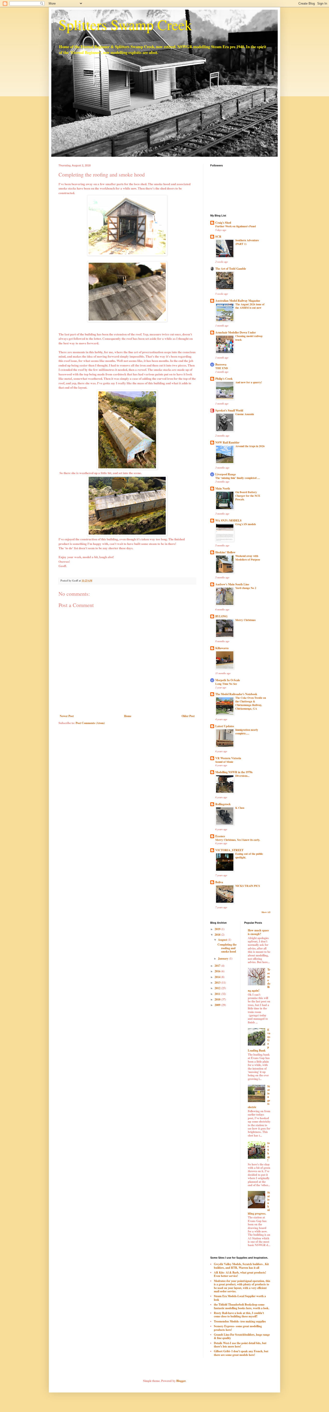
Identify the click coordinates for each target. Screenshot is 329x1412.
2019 (218, 929)
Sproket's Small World (229, 410)
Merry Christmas (245, 620)
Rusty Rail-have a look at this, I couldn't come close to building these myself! (239, 1314)
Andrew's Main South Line (232, 584)
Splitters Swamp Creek (125, 24)
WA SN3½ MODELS (228, 520)
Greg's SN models (245, 524)
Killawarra (222, 648)
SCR (218, 237)
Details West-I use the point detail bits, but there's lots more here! (240, 1344)
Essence (220, 836)
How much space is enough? (258, 932)
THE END (221, 368)
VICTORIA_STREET (229, 850)
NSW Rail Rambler (227, 442)
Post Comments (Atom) (90, 723)
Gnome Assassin (244, 414)
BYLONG (221, 616)
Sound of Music (224, 762)
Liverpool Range (225, 474)
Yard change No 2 (245, 588)
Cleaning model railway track (249, 338)
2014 (218, 977)
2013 (218, 983)
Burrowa (220, 364)
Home (127, 716)
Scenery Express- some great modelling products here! (238, 1328)
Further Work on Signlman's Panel (235, 226)
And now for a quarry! (248, 382)
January (223, 958)
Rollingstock (223, 804)
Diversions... (242, 776)
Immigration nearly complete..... (246, 731)
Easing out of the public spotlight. (249, 855)
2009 (218, 1005)
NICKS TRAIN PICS (247, 886)
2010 (218, 999)
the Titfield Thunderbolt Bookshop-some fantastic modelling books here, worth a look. (241, 1306)
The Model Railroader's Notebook (236, 694)
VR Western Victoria (228, 758)
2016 (218, 971)
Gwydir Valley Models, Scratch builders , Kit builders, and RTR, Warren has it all (241, 1265)
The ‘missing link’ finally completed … (237, 478)
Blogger (180, 1381)
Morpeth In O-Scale (227, 680)
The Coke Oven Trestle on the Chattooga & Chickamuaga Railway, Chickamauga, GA (250, 703)
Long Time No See (226, 684)
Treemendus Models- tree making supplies (240, 1321)
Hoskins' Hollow (225, 552)
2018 (218, 935)
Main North (222, 488)
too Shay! (268, 1151)
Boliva (219, 882)
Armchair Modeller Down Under (235, 332)
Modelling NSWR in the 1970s (234, 772)
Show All (266, 912)
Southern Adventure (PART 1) (247, 242)
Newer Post (67, 716)
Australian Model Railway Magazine (237, 301)
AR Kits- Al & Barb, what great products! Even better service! (240, 1274)
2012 (218, 988)
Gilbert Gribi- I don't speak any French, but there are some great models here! (241, 1353)
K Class (239, 808)
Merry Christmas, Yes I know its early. (237, 840)
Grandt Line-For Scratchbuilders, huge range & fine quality (242, 1336)
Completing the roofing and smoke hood (227, 948)
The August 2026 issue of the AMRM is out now (249, 306)
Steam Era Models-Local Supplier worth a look (240, 1297)
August (223, 940)
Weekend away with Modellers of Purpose (247, 558)
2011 (218, 994)
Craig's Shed (223, 223)
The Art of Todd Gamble (230, 269)
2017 (218, 966)
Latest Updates (224, 726)
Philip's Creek (224, 379)
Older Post (188, 716)
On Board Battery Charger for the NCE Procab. (247, 495)
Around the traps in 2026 (250, 446)
